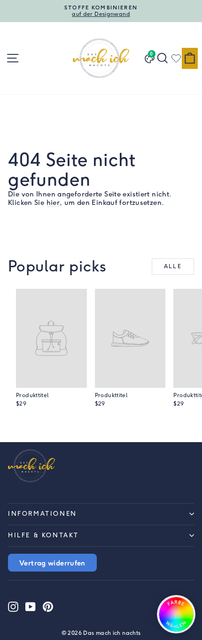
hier (53, 202)
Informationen (42, 513)
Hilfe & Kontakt (43, 535)
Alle (173, 266)
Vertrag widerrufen (52, 562)
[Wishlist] (176, 58)
